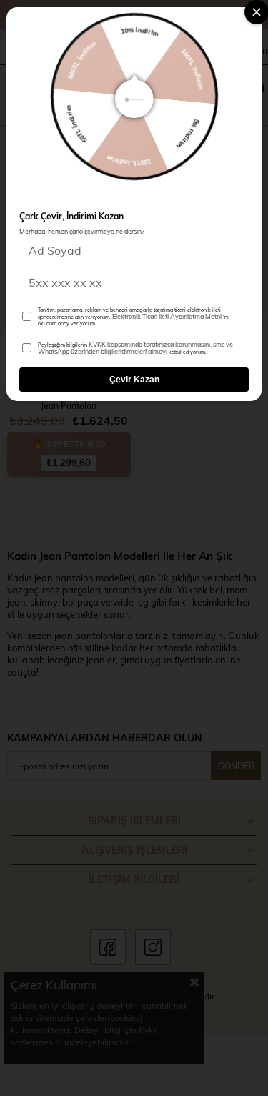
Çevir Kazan (134, 380)
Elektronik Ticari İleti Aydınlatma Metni (167, 316)
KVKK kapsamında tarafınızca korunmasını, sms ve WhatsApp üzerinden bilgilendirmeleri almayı (135, 348)
